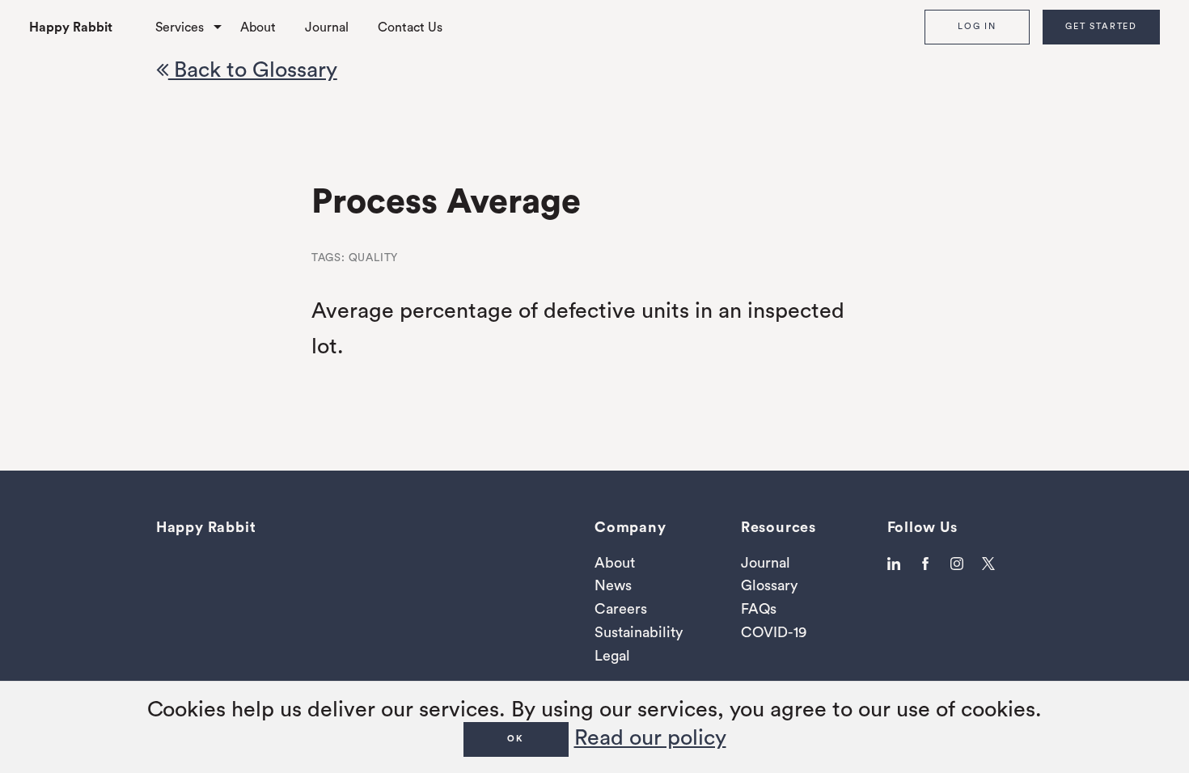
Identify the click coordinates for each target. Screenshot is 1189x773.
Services (179, 27)
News (613, 585)
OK (515, 738)
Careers (620, 609)
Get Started (1101, 26)
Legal (612, 655)
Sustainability (638, 632)
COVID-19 (773, 632)
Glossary (769, 585)
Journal (327, 27)
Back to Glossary (252, 70)
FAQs (758, 609)
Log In (977, 26)
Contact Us (410, 27)
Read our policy (650, 738)
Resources (778, 527)
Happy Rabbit (70, 27)
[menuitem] (85, 27)
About (258, 27)
